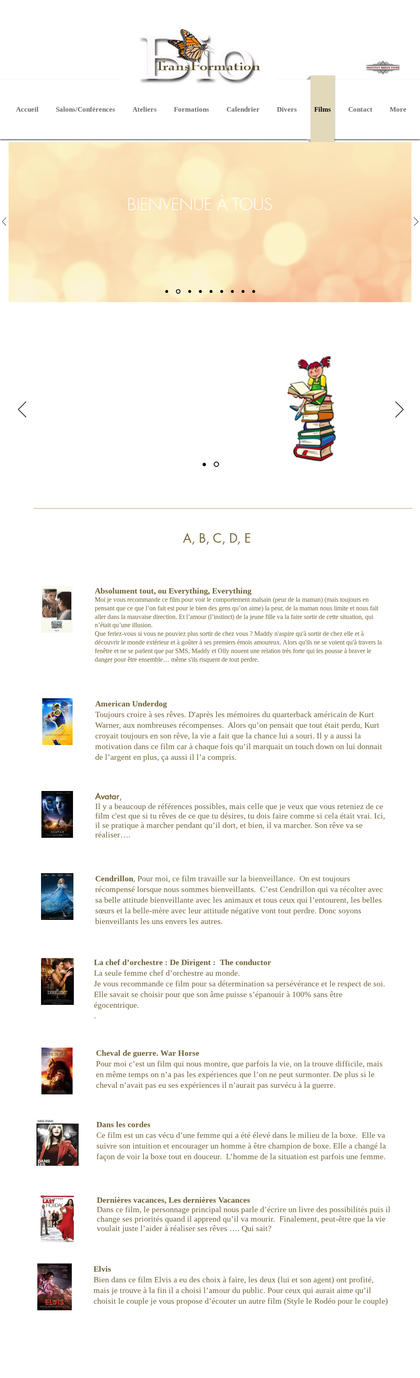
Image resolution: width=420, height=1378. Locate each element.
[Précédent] (4, 222)
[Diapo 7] (232, 291)
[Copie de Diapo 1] (243, 291)
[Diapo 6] (221, 291)
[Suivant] (416, 222)
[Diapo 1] (166, 291)
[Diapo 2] (178, 291)
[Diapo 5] (211, 291)
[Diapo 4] (200, 291)
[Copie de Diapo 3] (253, 291)
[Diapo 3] (189, 291)
